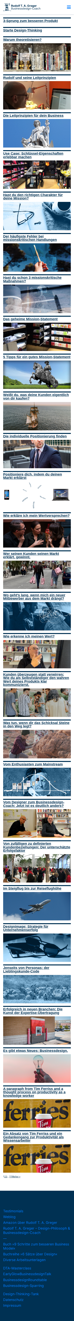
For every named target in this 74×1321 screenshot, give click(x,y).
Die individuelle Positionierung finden (35, 436)
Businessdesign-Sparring (23, 1286)
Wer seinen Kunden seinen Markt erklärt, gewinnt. (31, 555)
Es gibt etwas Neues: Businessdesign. (35, 1051)
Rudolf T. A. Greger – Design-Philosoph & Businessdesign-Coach (36, 1230)
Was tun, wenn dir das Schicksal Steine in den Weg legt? (36, 724)
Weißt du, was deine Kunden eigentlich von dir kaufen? (36, 396)
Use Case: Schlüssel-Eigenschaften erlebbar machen (33, 155)
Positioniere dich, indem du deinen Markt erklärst (32, 476)
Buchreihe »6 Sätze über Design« (30, 1254)
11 (10, 1176)
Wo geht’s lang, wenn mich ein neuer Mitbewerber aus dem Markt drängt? (34, 597)
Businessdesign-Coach (25, 7)
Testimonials (13, 1211)
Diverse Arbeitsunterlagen (24, 1260)
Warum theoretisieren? (22, 40)
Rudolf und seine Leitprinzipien (29, 78)
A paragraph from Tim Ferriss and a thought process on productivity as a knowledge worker (34, 1092)
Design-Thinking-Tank (21, 1294)
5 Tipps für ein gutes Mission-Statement (36, 357)
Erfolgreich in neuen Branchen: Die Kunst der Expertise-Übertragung (33, 1011)
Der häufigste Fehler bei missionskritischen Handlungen (30, 238)
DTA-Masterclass (17, 1268)
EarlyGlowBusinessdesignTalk (27, 1274)
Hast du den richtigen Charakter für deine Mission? (33, 197)
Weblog (9, 1217)
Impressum (12, 1305)
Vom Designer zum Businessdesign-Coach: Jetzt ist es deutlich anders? (33, 804)
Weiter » (16, 1176)
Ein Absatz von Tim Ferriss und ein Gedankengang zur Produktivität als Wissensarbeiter (33, 1137)
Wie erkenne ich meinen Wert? (29, 636)
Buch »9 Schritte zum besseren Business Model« (36, 1246)
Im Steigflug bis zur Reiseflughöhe (32, 888)
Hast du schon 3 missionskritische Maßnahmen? (32, 279)
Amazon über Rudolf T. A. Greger (30, 1222)
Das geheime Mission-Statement (30, 319)
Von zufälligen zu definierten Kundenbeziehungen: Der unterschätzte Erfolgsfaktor (36, 847)
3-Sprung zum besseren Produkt (30, 21)
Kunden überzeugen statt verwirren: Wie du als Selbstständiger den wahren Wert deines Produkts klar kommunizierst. (36, 679)
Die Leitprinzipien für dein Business (33, 116)
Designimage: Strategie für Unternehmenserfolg (25, 928)
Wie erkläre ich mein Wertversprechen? (36, 516)
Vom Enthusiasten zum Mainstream (33, 764)
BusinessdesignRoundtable (25, 1280)
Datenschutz (13, 1300)
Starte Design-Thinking (22, 30)
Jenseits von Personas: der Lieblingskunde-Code (26, 969)
